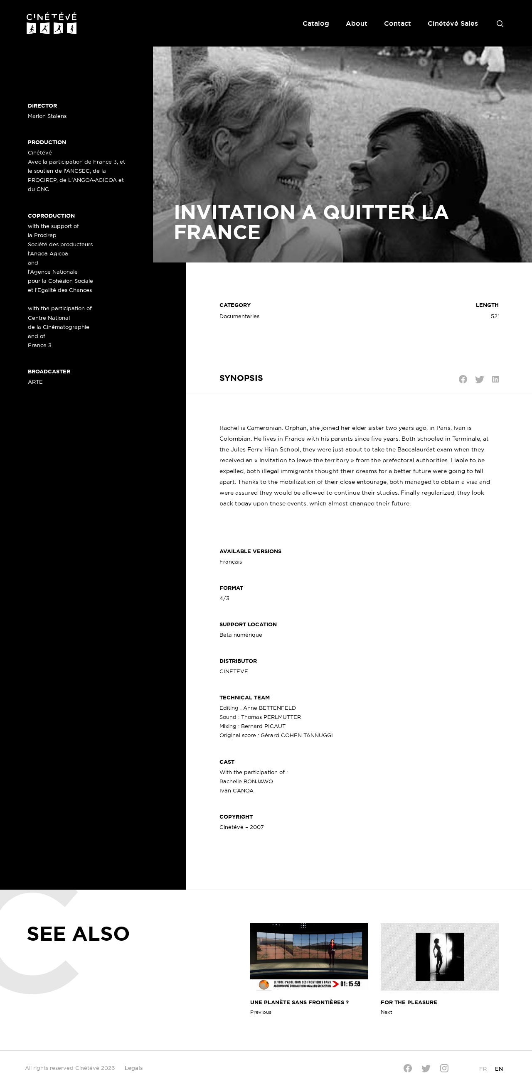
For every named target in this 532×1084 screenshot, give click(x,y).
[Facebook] (408, 1068)
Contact (397, 23)
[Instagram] (444, 1068)
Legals (134, 1068)
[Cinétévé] (51, 23)
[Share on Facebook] (463, 379)
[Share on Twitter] (479, 379)
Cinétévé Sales (453, 23)
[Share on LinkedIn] (495, 379)
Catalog (316, 23)
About (356, 23)
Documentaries (239, 316)
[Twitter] (426, 1068)
